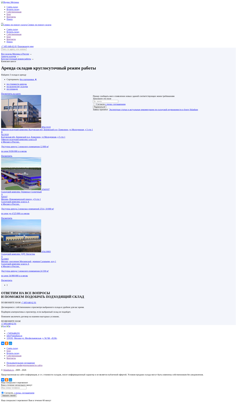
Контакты (11, 17)
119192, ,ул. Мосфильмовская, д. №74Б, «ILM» (32, 338)
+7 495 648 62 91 (28, 302)
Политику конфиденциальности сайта (24, 365)
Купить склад (13, 9)
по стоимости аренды (17, 84)
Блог (9, 14)
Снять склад (12, 7)
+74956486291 (13, 333)
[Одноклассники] (6, 343)
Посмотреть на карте (11, 94)
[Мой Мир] (10, 343)
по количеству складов (17, 86)
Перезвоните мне (25, 46)
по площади (12, 89)
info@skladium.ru (14, 336)
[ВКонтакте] (2, 343)
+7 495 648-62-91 (9, 46)
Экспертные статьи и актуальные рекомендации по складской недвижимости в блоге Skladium (153, 109)
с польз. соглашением (115, 104)
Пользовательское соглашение (21, 363)
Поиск (10, 19)
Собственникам (14, 12)
